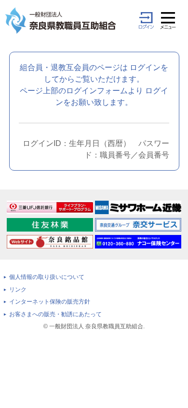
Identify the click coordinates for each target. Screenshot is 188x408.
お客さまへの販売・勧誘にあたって (55, 314)
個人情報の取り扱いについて (46, 277)
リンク (18, 289)
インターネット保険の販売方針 (49, 301)
